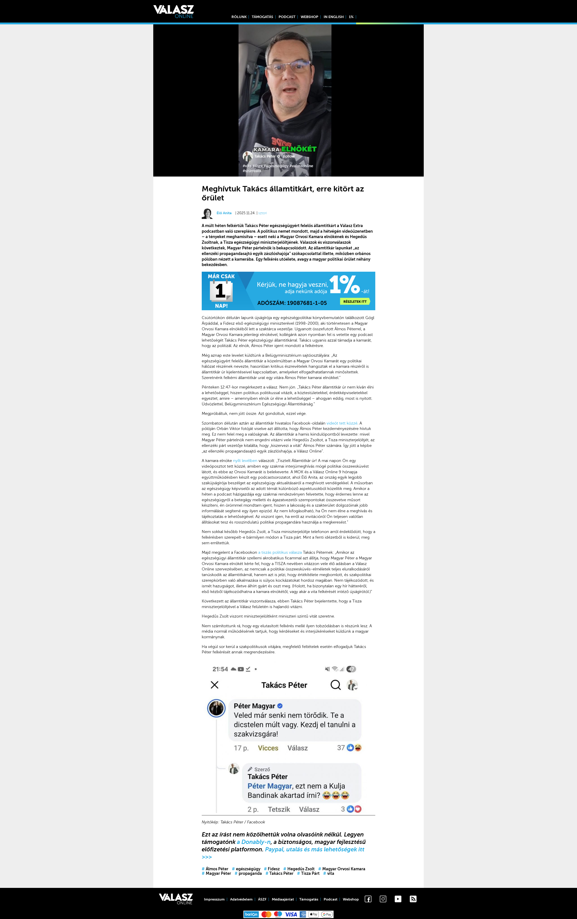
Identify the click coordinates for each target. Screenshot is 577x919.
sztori (262, 213)
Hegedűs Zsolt (299, 869)
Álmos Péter (215, 869)
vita (328, 873)
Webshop (309, 17)
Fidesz (272, 869)
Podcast (287, 17)
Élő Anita (224, 213)
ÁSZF (262, 899)
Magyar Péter (216, 873)
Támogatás (262, 17)
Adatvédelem (241, 899)
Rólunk (239, 17)
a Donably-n (254, 842)
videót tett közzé (342, 423)
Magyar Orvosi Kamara (341, 869)
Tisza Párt (308, 873)
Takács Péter (280, 873)
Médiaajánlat (283, 899)
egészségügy (246, 869)
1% (351, 17)
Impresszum (214, 899)
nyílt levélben (245, 460)
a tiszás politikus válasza (280, 552)
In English (334, 17)
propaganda (248, 873)
